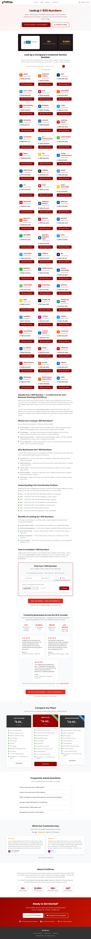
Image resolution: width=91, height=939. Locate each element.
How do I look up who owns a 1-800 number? (32, 787)
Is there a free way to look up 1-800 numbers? (32, 792)
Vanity (63, 578)
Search (65, 588)
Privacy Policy (47, 933)
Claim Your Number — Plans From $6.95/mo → (46, 601)
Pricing (36, 2)
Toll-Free (29, 578)
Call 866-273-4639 (61, 24)
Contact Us (55, 2)
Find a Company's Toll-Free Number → (37, 24)
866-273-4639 (46, 605)
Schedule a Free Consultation (57, 915)
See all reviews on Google (45, 857)
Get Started (19, 763)
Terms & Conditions (37, 933)
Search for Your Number (34, 915)
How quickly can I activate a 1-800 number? (32, 812)
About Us (48, 2)
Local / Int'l (46, 578)
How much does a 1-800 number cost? (30, 807)
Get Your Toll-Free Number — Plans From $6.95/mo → (45, 692)
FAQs (42, 2)
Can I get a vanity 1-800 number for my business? (33, 802)
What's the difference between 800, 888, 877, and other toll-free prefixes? (41, 797)
